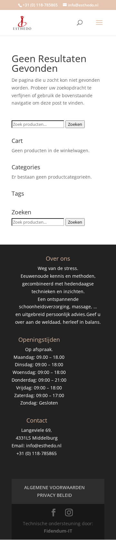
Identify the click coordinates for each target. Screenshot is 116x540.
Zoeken (75, 124)
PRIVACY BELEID (54, 495)
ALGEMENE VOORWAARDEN (54, 487)
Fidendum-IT (58, 531)
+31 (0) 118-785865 (40, 5)
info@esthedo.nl (44, 445)
